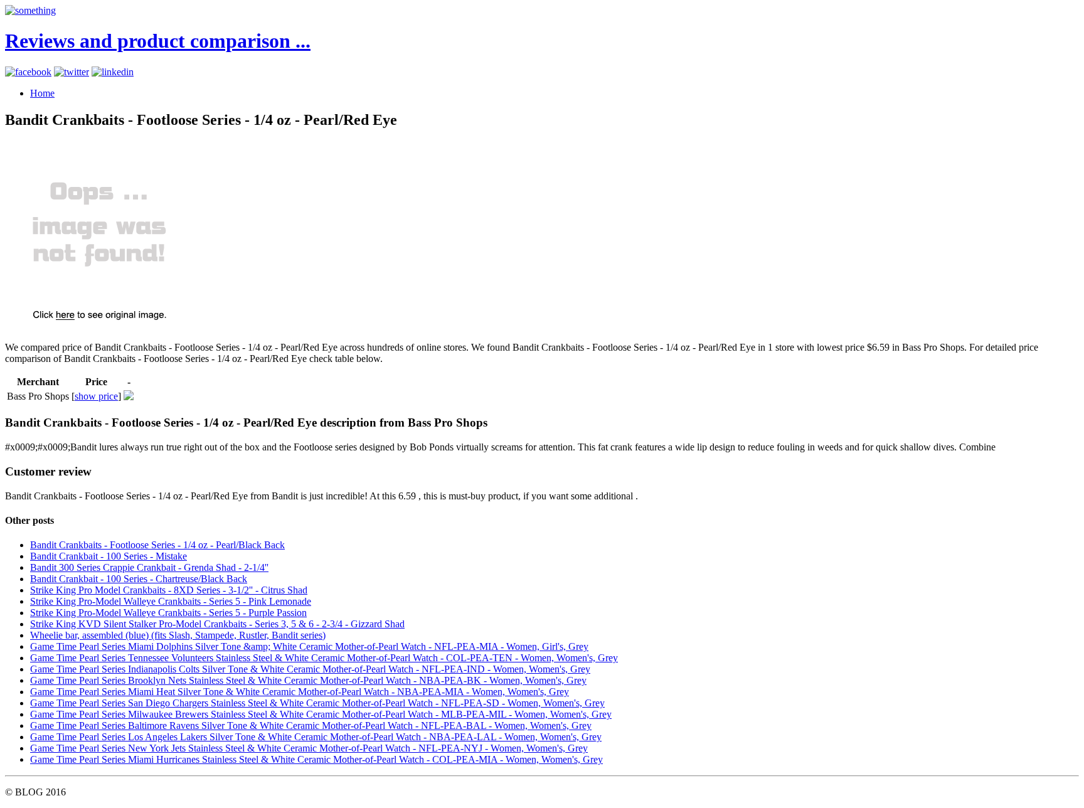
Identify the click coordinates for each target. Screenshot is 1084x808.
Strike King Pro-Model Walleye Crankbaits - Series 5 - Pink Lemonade (170, 601)
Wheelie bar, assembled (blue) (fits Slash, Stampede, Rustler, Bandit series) (178, 635)
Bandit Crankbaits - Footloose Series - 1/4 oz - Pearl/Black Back (157, 545)
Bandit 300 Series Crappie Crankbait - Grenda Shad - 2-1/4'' (149, 567)
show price (96, 396)
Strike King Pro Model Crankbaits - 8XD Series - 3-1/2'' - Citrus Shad (168, 590)
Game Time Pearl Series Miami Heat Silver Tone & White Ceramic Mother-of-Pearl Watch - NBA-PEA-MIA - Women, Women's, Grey (299, 691)
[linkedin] (113, 71)
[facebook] (28, 71)
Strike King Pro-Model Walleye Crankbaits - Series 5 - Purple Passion (168, 612)
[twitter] (71, 71)
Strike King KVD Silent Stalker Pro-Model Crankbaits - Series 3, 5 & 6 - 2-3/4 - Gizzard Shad (217, 624)
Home (42, 93)
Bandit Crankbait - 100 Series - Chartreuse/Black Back (138, 578)
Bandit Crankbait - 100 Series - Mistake (108, 556)
